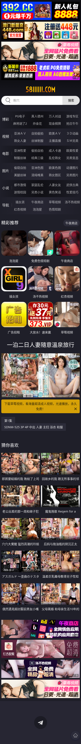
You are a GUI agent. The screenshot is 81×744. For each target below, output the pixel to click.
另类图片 (72, 175)
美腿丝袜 (20, 175)
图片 (5, 170)
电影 (5, 153)
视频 (5, 136)
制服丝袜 (20, 158)
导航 (5, 205)
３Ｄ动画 (72, 133)
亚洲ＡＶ (20, 133)
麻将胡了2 (20, 123)
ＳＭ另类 (72, 141)
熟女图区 (55, 175)
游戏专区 (72, 116)
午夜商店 (37, 202)
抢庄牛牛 (72, 123)
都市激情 (20, 185)
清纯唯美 (37, 175)
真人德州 (37, 116)
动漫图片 (72, 168)
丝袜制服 (37, 141)
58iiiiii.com (41, 89)
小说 (5, 188)
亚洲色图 (37, 168)
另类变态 (72, 158)
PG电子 (20, 116)
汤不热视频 (72, 202)
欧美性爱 (72, 150)
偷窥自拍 (20, 168)
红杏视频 (20, 209)
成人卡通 (55, 150)
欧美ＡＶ (55, 133)
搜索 (71, 100)
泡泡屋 (37, 209)
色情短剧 (55, 209)
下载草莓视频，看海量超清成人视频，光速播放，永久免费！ (40, 406)
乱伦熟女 (55, 158)
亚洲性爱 (20, 150)
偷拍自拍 (37, 150)
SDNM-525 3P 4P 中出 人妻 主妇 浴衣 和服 (33, 427)
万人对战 (55, 116)
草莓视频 (55, 202)
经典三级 (37, 158)
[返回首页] (75, 735)
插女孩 (20, 202)
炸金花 (37, 123)
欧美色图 (55, 168)
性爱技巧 (72, 192)
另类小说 (37, 192)
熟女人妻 (20, 141)
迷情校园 (20, 192)
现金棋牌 (55, 123)
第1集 (8, 421)
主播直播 (55, 141)
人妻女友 (55, 185)
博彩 (5, 119)
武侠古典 (72, 185)
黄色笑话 (55, 192)
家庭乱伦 (37, 185)
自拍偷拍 (37, 133)
